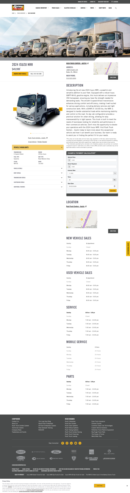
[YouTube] (75, 443)
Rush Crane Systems (71, 425)
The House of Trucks (98, 434)
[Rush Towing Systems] (109, 461)
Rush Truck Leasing (71, 436)
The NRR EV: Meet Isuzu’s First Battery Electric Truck (100, 474)
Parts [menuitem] (92, 8)
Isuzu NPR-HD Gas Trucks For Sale (74, 474)
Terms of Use (96, 469)
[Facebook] (62, 443)
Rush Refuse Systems (71, 428)
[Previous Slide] (15, 109)
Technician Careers (18, 428)
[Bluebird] (38, 461)
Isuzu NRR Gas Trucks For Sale (55, 474)
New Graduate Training (45, 428)
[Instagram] (67, 443)
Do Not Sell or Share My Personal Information (44, 469)
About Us (15, 423)
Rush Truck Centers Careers (20, 425)
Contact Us (92, 1)
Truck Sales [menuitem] (55, 8)
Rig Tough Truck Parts (98, 432)
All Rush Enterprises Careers (47, 425)
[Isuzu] (91, 454)
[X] (80, 443)
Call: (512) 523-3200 (36, 74)
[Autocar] (21, 461)
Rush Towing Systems (71, 430)
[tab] (30, 133)
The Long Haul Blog (44, 421)
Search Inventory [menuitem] (41, 8)
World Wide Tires (97, 436)
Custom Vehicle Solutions (99, 428)
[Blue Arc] (109, 454)
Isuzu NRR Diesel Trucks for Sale (36, 474)
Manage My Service (82, 1)
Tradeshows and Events (19, 432)
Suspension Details (19, 182)
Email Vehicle (32, 142)
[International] (38, 454)
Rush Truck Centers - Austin (76, 63)
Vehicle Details (18, 168)
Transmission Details (19, 177)
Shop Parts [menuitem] (102, 8)
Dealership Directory (103, 1)
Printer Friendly (42, 142)
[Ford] (56, 454)
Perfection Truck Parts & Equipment (103, 430)
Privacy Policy (15, 469)
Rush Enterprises (70, 421)
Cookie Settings (26, 469)
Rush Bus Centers (70, 423)
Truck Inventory (21, 13)
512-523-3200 (71, 78)
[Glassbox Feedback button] (128, 248)
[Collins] (91, 461)
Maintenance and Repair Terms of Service (51, 471)
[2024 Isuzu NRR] (38, 109)
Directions (113, 77)
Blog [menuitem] (110, 8)
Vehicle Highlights (21, 147)
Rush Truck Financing (71, 434)
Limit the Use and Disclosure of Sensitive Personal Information (74, 469)
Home (13, 13)
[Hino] (74, 454)
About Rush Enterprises (45, 423)
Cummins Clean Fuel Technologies (102, 425)
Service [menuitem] (83, 8)
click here (10, 486)
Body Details (17, 173)
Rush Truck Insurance (98, 421)
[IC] (74, 461)
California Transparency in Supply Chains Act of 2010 (25, 471)
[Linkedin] (71, 443)
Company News (16, 430)
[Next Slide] (60, 109)
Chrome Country (96, 423)
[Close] (127, 486)
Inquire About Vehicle (20, 74)
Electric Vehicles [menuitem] (70, 8)
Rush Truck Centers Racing (73, 432)
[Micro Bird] (56, 461)
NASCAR (41, 430)
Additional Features (19, 187)
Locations (115, 1)
